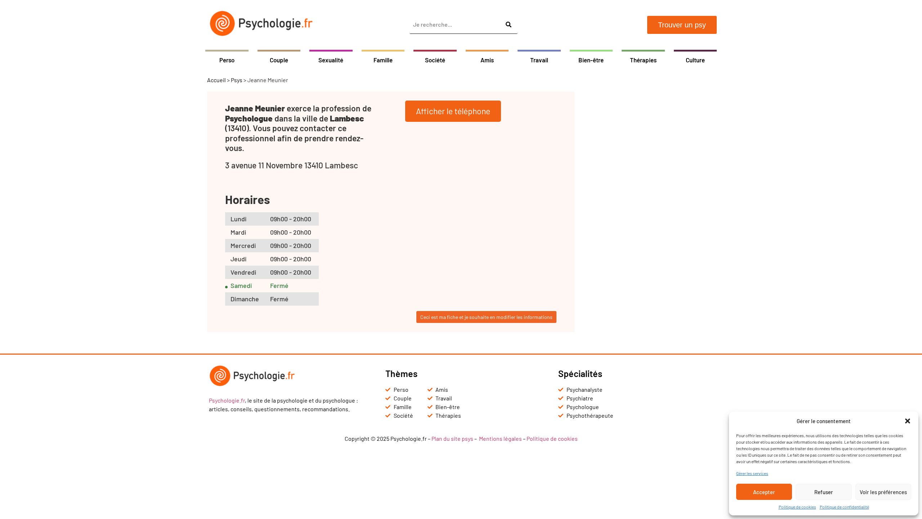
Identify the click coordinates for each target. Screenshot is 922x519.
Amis (487, 59)
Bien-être (591, 59)
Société (435, 59)
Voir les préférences (883, 492)
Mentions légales (500, 438)
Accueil (216, 79)
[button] (907, 421)
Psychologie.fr (227, 400)
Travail (539, 59)
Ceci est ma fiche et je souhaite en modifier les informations (486, 317)
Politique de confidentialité (844, 506)
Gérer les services (752, 473)
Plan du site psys (452, 438)
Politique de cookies (797, 506)
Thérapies (643, 59)
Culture (695, 59)
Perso (226, 59)
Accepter (764, 492)
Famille (383, 59)
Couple (279, 59)
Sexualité (330, 59)
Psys (236, 79)
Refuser (823, 492)
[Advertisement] (650, 200)
